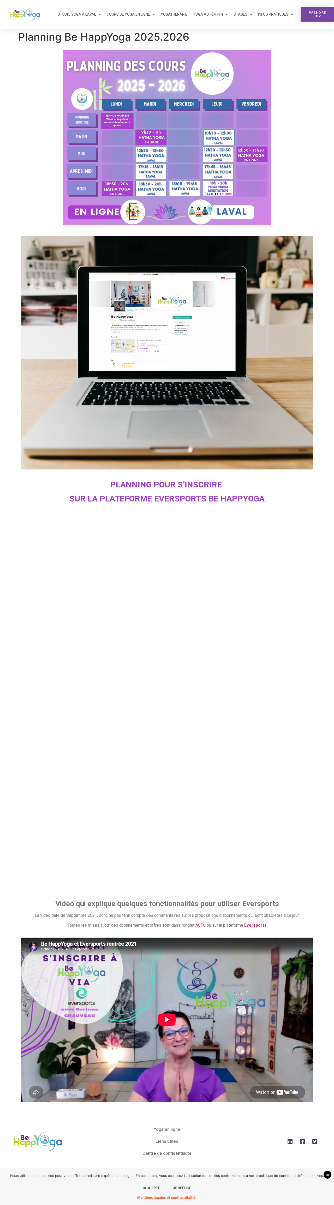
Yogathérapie (174, 14)
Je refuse (182, 1188)
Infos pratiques (273, 14)
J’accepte (151, 1188)
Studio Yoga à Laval (77, 14)
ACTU (200, 925)
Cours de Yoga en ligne (128, 14)
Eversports (255, 925)
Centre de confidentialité (167, 1153)
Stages (240, 14)
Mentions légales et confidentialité (166, 1197)
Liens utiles (167, 1141)
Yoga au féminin (208, 14)
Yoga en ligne (167, 1129)
